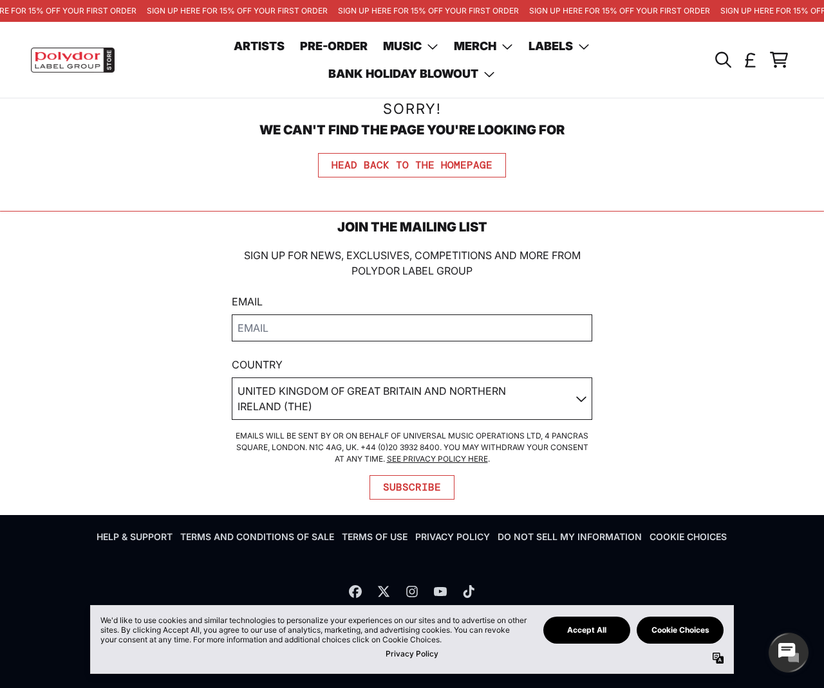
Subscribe (412, 487)
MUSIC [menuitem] (402, 46)
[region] (412, 11)
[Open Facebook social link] (355, 591)
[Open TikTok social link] (468, 591)
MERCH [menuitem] (475, 46)
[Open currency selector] (750, 60)
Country (257, 364)
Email (247, 301)
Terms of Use (374, 536)
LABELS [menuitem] (551, 46)
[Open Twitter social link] (384, 591)
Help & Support (135, 536)
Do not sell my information (570, 536)
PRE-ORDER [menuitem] (334, 46)
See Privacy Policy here (437, 459)
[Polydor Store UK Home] (73, 60)
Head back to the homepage (412, 165)
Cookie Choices (688, 536)
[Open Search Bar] (722, 60)
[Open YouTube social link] (440, 591)
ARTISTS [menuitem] (259, 46)
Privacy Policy (452, 536)
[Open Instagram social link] (412, 591)
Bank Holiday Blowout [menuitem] (403, 73)
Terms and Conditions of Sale (257, 536)
